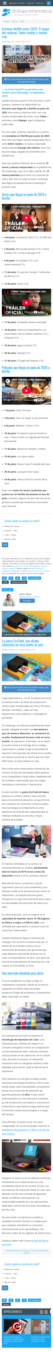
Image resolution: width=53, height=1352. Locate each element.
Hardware (6, 1304)
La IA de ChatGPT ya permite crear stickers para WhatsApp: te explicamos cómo (23, 92)
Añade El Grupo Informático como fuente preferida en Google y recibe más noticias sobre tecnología (28, 80)
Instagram (6, 571)
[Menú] (3, 2)
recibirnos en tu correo (39, 571)
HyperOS (30, 3)
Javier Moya (6, 41)
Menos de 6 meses (12, 526)
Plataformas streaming (19, 582)
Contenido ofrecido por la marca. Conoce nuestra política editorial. (26, 1251)
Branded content (8, 650)
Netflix (5, 582)
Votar (5, 544)
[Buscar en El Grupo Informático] (49, 3)
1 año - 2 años (10, 535)
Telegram (24, 571)
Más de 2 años (10, 539)
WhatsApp (15, 571)
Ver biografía (27, 600)
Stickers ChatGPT (18, 3)
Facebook (38, 568)
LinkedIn (36, 596)
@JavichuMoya (25, 596)
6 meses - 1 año (10, 530)
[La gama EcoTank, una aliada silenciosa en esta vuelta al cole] (26, 610)
